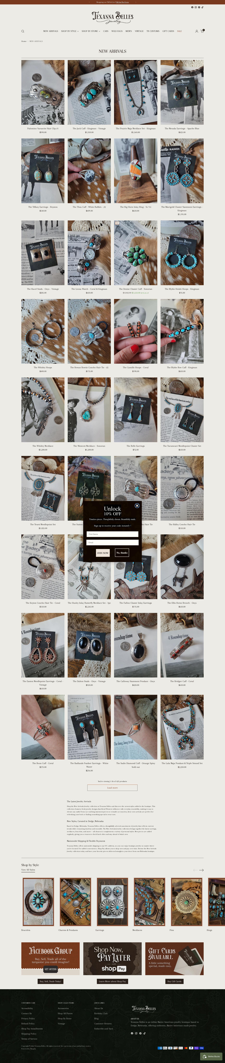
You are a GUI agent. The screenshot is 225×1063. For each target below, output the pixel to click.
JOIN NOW (102, 552)
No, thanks (122, 552)
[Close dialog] (137, 506)
